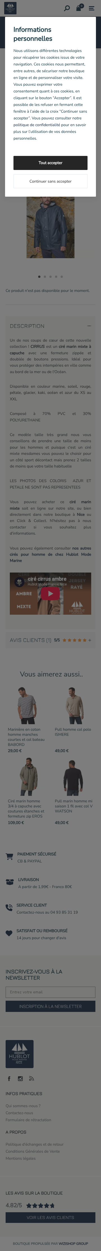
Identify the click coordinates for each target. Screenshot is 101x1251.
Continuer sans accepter (50, 181)
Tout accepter (50, 162)
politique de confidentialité (36, 125)
